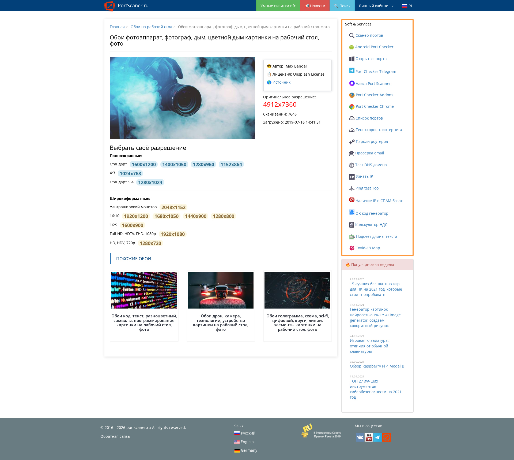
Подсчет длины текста (376, 236)
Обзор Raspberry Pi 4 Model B (377, 366)
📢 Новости (314, 5)
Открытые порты (370, 58)
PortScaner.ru (133, 5)
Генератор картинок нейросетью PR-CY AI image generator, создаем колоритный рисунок (375, 317)
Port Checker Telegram (375, 71)
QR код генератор (371, 213)
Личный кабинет (375, 5)
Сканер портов (368, 35)
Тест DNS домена (370, 164)
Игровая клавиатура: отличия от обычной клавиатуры (369, 346)
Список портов (368, 118)
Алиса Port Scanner (373, 83)
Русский (247, 433)
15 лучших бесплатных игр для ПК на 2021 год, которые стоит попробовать (376, 289)
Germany (248, 450)
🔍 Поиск (342, 5)
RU (410, 5)
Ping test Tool (367, 188)
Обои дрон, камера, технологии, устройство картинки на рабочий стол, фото (220, 322)
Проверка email (369, 152)
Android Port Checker (374, 46)
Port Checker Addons (374, 94)
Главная (117, 26)
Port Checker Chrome (374, 106)
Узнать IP (364, 176)
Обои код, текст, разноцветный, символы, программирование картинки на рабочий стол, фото (144, 322)
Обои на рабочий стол (151, 26)
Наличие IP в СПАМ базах (378, 200)
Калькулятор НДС (370, 224)
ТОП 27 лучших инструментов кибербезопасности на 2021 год (376, 389)
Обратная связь (115, 436)
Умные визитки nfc (278, 5)
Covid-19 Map (367, 247)
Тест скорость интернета (378, 129)
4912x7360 (280, 104)
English (247, 441)
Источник (281, 82)
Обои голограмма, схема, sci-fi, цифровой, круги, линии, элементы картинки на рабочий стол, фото (297, 322)
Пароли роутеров (371, 141)
